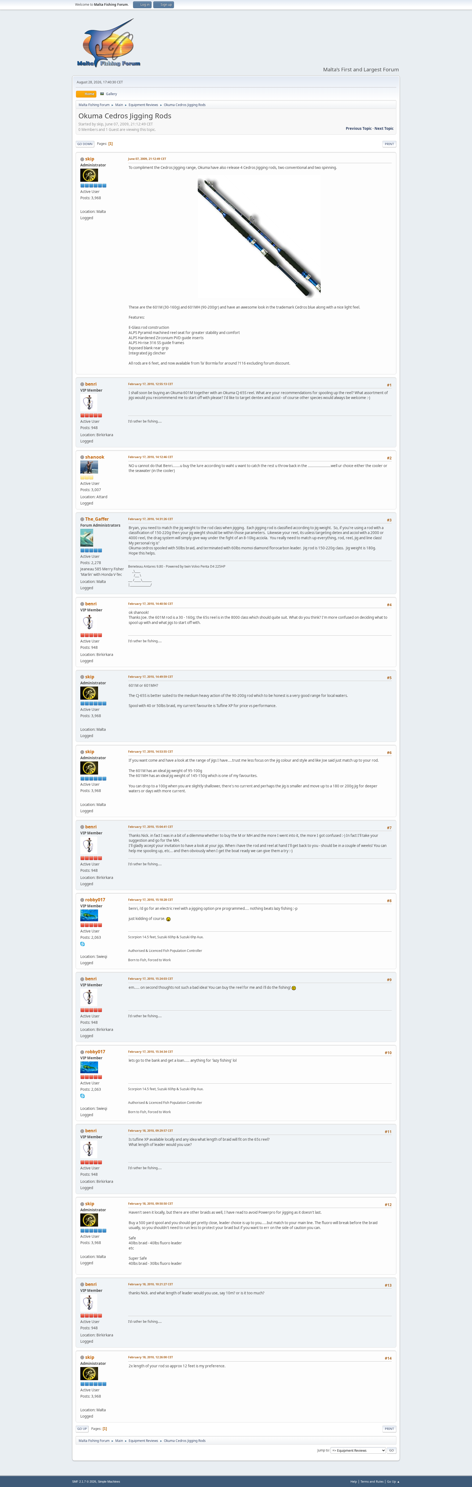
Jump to (323, 1450)
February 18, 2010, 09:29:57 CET (150, 1130)
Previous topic (359, 128)
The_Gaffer (97, 519)
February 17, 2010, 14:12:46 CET (150, 457)
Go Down (85, 144)
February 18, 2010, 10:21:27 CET (150, 1284)
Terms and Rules (372, 1481)
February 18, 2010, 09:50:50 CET (150, 1203)
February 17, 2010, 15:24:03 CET (150, 978)
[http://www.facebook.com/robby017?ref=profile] (82, 950)
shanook (94, 457)
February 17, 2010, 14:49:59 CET (150, 676)
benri (91, 384)
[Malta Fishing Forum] (82, 205)
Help (353, 1481)
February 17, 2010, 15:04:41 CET (150, 827)
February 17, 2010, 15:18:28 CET (150, 900)
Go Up (82, 1429)
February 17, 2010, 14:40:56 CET (150, 604)
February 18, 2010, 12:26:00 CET (150, 1357)
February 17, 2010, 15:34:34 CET (150, 1051)
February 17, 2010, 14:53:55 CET (150, 751)
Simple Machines (109, 1481)
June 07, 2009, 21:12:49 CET (147, 159)
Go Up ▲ (393, 1481)
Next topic (384, 128)
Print (389, 144)
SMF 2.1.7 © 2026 (84, 1481)
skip (89, 159)
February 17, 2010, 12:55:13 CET (150, 384)
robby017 (95, 900)
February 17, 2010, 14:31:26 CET (150, 519)
